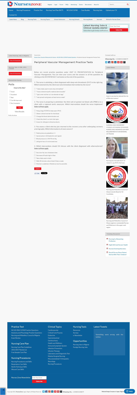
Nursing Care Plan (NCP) (54, 10)
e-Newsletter (77, 335)
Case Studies (85, 10)
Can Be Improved (16, 100)
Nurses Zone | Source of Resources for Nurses (45, 57)
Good (12, 91)
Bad (12, 97)
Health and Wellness (55, 343)
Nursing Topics (45, 19)
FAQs (66, 4)
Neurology (51, 361)
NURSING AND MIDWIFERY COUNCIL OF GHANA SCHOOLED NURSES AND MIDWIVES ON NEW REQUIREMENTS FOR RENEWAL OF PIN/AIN (117, 129)
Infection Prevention (55, 348)
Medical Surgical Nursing (56, 356)
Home (11, 10)
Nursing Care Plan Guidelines (21, 347)
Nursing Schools (74, 19)
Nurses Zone (19, 391)
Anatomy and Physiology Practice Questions (26, 333)
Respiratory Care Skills (19, 364)
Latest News (13, 19)
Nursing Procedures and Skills (21, 361)
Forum (61, 4)
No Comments (15, 103)
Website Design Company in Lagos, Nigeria (113, 391)
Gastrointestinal (53, 338)
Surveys (76, 333)
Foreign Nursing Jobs (80, 347)
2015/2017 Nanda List (19, 350)
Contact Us (13, 15)
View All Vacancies (15, 60)
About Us (96, 4)
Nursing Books (88, 19)
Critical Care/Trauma (55, 333)
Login (55, 4)
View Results (19, 111)
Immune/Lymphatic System (57, 346)
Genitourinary (53, 340)
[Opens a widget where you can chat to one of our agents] (129, 391)
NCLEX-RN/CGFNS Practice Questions (24, 330)
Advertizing (74, 4)
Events (81, 4)
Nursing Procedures (23, 10)
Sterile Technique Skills (19, 367)
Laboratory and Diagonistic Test (59, 353)
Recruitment (88, 4)
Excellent (14, 94)
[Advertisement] (43, 38)
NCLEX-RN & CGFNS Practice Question (66, 57)
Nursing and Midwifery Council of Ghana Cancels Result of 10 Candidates (117, 192)
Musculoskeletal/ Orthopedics (58, 359)
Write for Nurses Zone (113, 19)
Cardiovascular (53, 330)
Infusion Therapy (54, 351)
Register (50, 4)
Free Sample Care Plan (19, 352)
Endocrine (51, 335)
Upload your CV (111, 10)
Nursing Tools (32, 19)
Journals (99, 19)
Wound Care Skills (17, 369)
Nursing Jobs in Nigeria (81, 344)
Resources (76, 330)
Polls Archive (12, 115)
